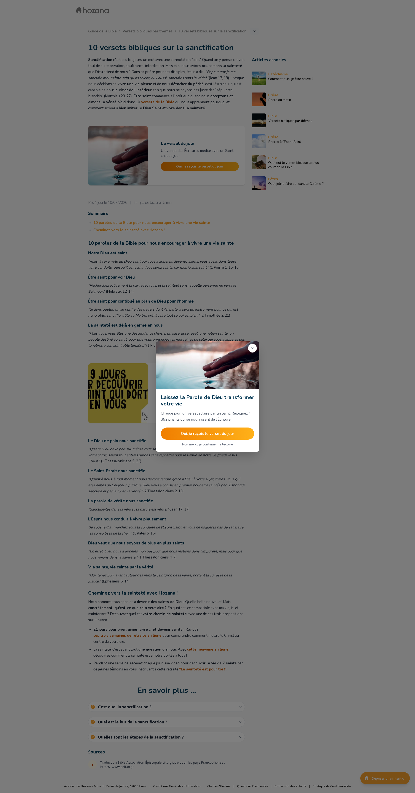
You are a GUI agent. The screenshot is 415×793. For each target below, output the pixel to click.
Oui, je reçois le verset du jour (207, 433)
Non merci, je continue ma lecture (207, 444)
